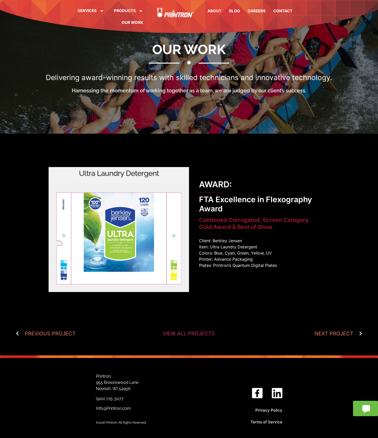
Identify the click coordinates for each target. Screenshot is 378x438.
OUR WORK (132, 22)
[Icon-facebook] (257, 393)
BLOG (234, 10)
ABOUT (214, 10)
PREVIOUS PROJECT (50, 333)
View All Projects (189, 333)
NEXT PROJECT (333, 333)
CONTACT (282, 10)
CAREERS (257, 10)
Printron (103, 376)
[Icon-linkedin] (277, 393)
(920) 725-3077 (110, 398)
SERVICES (87, 10)
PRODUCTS (125, 10)
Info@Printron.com (113, 408)
